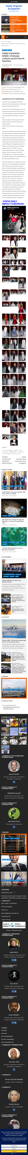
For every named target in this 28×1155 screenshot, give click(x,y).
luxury (4, 453)
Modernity (8, 453)
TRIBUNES (17, 838)
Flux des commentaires (7, 1039)
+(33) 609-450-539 (8, 708)
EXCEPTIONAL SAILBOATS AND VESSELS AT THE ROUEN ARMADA (13, 693)
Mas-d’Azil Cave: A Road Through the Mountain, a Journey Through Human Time (13, 521)
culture (20, 450)
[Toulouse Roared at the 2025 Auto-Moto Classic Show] (6, 610)
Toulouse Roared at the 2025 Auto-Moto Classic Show (18, 611)
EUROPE (18, 25)
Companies (14, 664)
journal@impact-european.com (11, 707)
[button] (6, 37)
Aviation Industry (8, 636)
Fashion (5, 50)
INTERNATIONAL (13, 452)
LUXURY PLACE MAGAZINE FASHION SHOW (7, 460)
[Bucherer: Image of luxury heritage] (5, 28)
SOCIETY (17, 607)
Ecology (5, 542)
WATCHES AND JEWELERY (16, 17)
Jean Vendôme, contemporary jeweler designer (16, 21)
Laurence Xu (20, 452)
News (16, 16)
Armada (6, 689)
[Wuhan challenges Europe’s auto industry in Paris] (14, 568)
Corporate (20, 664)
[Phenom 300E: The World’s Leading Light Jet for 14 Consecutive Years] (14, 628)
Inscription (4, 1030)
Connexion (4, 1033)
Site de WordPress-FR (7, 1042)
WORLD (12, 28)
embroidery (5, 452)
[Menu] (6, 37)
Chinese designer (9, 450)
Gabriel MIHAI (13, 495)
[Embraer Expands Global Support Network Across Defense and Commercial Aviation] (6, 657)
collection (16, 450)
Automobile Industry (9, 574)
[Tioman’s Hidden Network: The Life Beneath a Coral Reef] (14, 536)
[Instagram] (15, 960)
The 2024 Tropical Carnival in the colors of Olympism (20, 460)
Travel (14, 515)
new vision (14, 453)
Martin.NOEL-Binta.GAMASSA (18, 844)
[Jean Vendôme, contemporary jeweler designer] (5, 20)
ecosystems (12, 542)
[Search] (25, 37)
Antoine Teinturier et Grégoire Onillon (11, 869)
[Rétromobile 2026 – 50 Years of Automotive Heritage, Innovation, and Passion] (6, 599)
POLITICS (21, 486)
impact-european (16, 896)
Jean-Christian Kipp (16, 885)
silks (19, 453)
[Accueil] (3, 37)
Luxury (12, 16)
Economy (13, 25)
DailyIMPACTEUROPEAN (8, 898)
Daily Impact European (14, 7)
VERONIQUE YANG (7, 65)
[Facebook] (14, 782)
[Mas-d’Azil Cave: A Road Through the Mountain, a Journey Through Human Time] (14, 508)
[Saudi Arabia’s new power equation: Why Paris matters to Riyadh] (14, 480)
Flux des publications (7, 1036)
